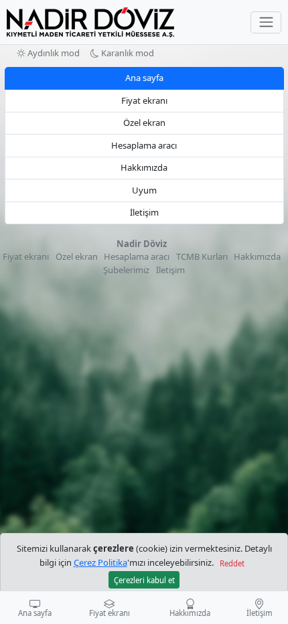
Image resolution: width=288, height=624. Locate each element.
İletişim (144, 212)
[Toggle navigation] (265, 22)
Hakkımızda (144, 167)
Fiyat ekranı (144, 100)
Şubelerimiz (126, 270)
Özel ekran (144, 122)
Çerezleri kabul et (144, 580)
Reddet (232, 563)
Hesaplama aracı (144, 145)
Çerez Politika (100, 562)
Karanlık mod (126, 53)
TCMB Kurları (202, 256)
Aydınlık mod (52, 53)
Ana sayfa (144, 78)
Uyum (144, 190)
